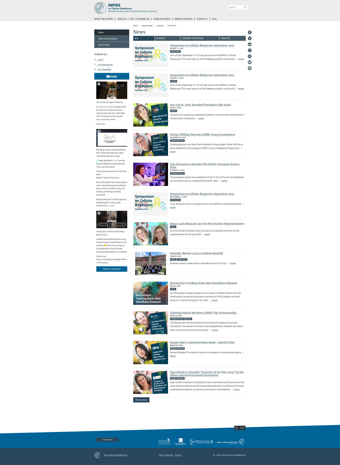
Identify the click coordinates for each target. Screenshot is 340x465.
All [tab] (137, 38)
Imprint (178, 455)
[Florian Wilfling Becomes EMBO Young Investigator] (150, 144)
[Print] (250, 68)
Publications (162, 19)
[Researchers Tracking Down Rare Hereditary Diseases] (150, 293)
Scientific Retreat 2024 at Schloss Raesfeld (196, 253)
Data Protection (166, 455)
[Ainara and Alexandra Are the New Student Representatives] (150, 233)
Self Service (107, 440)
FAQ (214, 19)
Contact (202, 19)
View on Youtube (112, 269)
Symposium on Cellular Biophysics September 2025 (202, 45)
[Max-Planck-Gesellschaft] (99, 455)
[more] (112, 206)
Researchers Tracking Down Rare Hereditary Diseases (203, 283)
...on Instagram (105, 64)
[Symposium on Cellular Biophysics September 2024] (150, 204)
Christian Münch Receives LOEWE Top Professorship (203, 312)
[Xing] (250, 56)
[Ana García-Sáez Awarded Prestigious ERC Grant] (150, 115)
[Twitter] (250, 50)
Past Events (104, 45)
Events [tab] (160, 38)
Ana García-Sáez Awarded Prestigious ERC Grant (200, 104)
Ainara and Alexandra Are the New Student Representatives (207, 223)
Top (242, 428)
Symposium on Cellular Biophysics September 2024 (202, 194)
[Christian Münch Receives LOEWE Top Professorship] (150, 323)
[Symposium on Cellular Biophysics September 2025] (150, 55)
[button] (141, 399)
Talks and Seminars (108, 38)
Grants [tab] (225, 38)
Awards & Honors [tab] (193, 38)
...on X (100, 59)
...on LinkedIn (104, 69)
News (101, 32)
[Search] (245, 7)
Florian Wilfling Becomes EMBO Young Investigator (202, 134)
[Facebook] (250, 32)
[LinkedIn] (250, 38)
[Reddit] (250, 44)
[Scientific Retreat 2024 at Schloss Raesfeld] (150, 263)
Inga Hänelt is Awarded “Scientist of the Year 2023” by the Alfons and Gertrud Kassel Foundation (207, 374)
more (241, 59)
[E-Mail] (250, 62)
